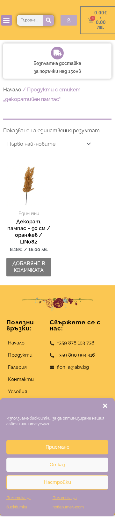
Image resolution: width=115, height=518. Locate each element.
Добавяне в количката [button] (28, 266)
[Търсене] (48, 20)
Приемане (57, 447)
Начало (12, 90)
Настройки (57, 482)
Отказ (57, 465)
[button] (105, 406)
